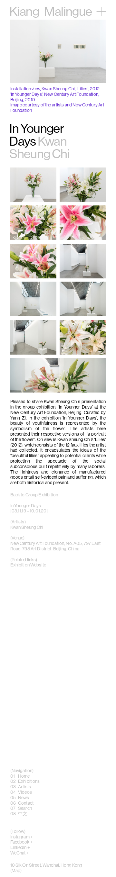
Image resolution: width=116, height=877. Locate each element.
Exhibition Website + (30, 565)
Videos (25, 792)
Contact (26, 803)
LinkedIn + (20, 847)
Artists (24, 787)
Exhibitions (29, 781)
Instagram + (21, 837)
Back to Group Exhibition (34, 495)
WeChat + (19, 853)
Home (24, 776)
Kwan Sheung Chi (27, 527)
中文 (22, 814)
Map (16, 871)
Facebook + (21, 842)
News (23, 798)
